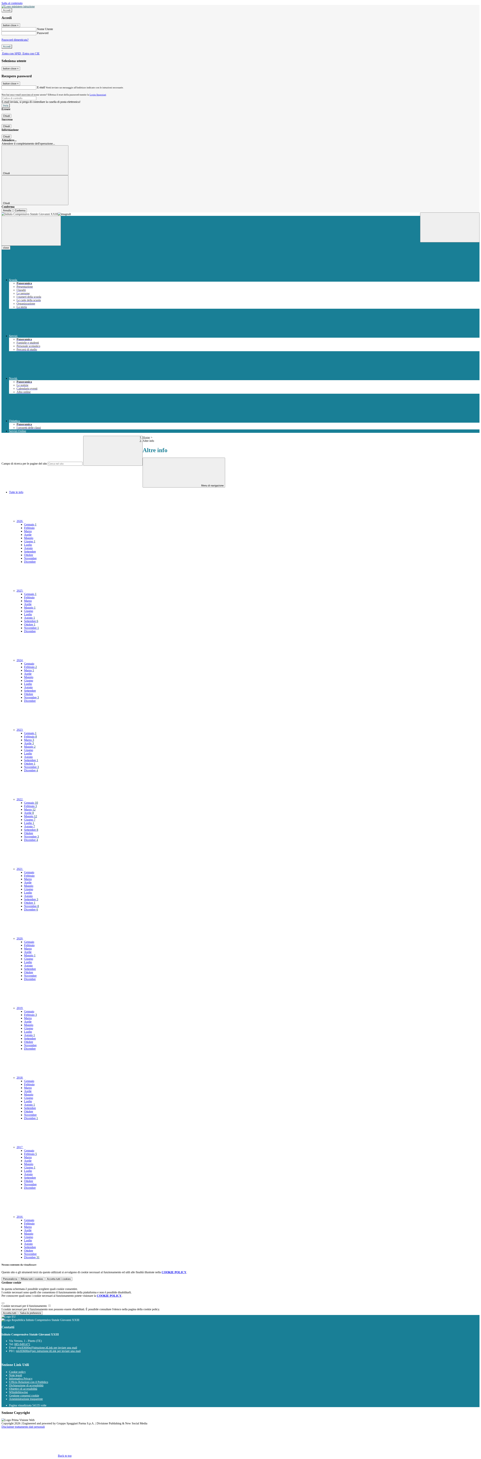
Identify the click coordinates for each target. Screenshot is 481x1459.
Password (42, 33)
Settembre (30, 551)
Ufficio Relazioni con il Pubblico (28, 1382)
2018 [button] (20, 1077)
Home (146, 437)
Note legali (15, 1375)
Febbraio (29, 527)
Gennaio (30, 524)
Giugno (29, 541)
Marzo (28, 531)
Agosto (28, 548)
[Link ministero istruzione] (18, 6)
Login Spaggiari (98, 94)
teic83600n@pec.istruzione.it (48, 1351)
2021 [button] (20, 869)
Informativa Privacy (21, 1378)
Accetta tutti (59, 1279)
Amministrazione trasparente (26, 1399)
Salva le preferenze (30, 1313)
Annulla (7, 210)
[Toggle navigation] (31, 231)
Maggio (28, 538)
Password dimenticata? (15, 39)
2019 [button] (20, 1008)
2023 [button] (20, 729)
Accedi (7, 10)
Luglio (28, 544)
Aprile (28, 534)
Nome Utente (45, 29)
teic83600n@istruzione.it (47, 1347)
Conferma (20, 210)
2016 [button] (20, 1216)
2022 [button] (20, 799)
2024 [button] (20, 660)
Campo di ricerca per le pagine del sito (24, 463)
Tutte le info (16, 492)
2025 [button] (20, 590)
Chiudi (6, 116)
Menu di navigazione (212, 485)
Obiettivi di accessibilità (23, 1388)
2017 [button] (20, 1147)
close (6, 247)
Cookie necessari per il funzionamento (25, 1305)
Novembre (30, 558)
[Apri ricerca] (449, 227)
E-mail (41, 87)
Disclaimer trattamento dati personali (23, 1426)
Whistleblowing (18, 1392)
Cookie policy (17, 1371)
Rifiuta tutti (32, 1279)
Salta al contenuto (12, 3)
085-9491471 (22, 1344)
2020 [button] (20, 938)
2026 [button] (20, 521)
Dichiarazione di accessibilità (26, 1385)
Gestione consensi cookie (24, 1395)
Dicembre (30, 561)
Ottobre (28, 555)
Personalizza (10, 1279)
